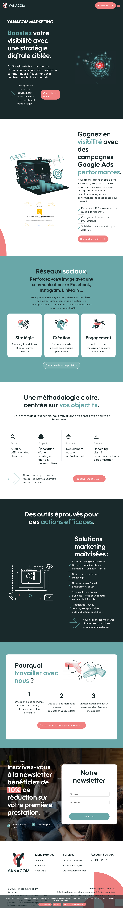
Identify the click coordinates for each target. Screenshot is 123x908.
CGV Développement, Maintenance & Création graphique (86, 892)
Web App (40, 870)
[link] (91, 859)
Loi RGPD (111, 888)
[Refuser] (120, 901)
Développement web (75, 870)
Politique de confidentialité (74, 904)
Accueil (39, 860)
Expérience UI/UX (72, 865)
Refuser (57, 904)
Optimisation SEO (73, 860)
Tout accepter (45, 904)
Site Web (40, 865)
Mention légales (96, 888)
